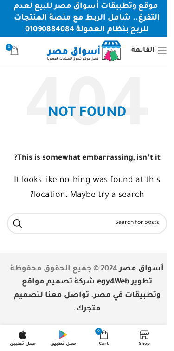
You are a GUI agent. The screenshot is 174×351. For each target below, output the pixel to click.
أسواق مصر (141, 269)
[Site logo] (83, 51)
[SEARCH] (17, 223)
